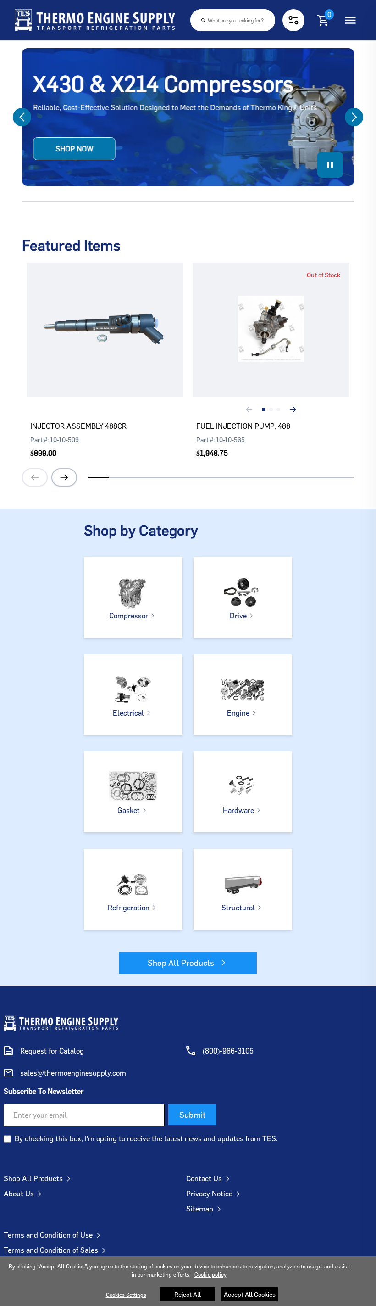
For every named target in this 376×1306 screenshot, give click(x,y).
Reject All (187, 1294)
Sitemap (199, 1208)
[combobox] (232, 20)
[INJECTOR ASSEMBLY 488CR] (105, 316)
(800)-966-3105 (228, 1050)
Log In (97, 357)
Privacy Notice (209, 1193)
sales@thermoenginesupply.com (73, 1072)
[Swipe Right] (345, 117)
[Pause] (330, 165)
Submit (192, 1115)
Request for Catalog (52, 1050)
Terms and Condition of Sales (51, 1250)
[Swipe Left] (31, 117)
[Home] (95, 20)
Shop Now (74, 148)
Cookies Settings (126, 1294)
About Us (19, 1193)
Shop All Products (181, 963)
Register (133, 357)
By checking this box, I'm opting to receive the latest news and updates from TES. (146, 1138)
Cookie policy (210, 1274)
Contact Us (204, 1178)
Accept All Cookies (250, 1294)
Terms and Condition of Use (48, 1234)
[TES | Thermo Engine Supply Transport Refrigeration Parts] (61, 1023)
